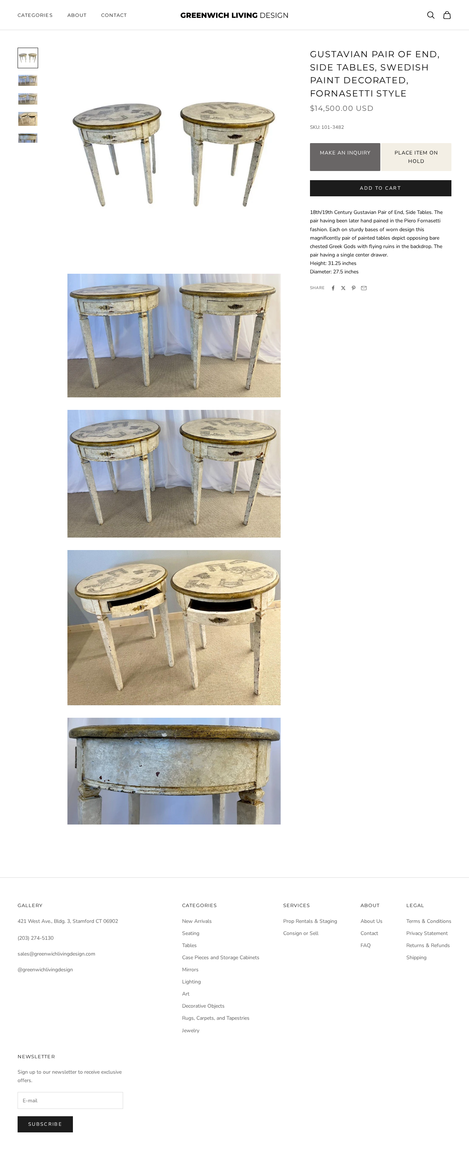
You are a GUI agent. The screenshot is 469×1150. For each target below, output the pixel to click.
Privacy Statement (427, 933)
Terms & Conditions (428, 921)
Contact (114, 15)
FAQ (366, 945)
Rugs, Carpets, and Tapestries (216, 1018)
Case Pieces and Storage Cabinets (220, 957)
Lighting (191, 981)
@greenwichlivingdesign (45, 969)
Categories (35, 15)
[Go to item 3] (28, 98)
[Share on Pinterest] (354, 288)
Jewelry (190, 1030)
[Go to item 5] (28, 137)
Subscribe (45, 1124)
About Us (372, 921)
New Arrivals (197, 921)
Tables (189, 945)
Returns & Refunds (428, 945)
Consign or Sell (300, 933)
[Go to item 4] (28, 119)
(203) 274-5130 (35, 938)
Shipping (416, 957)
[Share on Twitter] (343, 288)
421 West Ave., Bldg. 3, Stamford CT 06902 (68, 921)
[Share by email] (364, 288)
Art (185, 993)
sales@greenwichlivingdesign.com (56, 953)
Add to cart (380, 188)
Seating (190, 933)
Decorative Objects (203, 1005)
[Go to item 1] (28, 58)
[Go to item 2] (28, 80)
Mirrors (190, 969)
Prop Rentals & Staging (310, 921)
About (76, 15)
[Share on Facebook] (333, 288)
